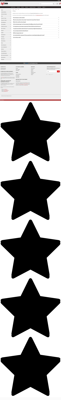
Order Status (17, 70)
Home (13, 9)
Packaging (2, 36)
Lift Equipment (3, 34)
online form (5, 89)
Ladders (2, 32)
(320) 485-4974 (6, 91)
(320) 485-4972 (3, 0)
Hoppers (2, 30)
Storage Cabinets (3, 51)
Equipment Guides (32, 7)
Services (22, 7)
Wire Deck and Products (4, 55)
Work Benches (3, 57)
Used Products (13, 7)
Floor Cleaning (3, 28)
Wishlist (59, 0)
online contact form (26, 83)
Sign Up (19, 69)
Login (16, 69)
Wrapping (2, 59)
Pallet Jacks (3, 38)
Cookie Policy (17, 76)
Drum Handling (3, 24)
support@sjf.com (6, 90)
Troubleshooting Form (39, 15)
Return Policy (17, 77)
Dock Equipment (3, 22)
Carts (2, 16)
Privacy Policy (17, 75)
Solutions (18, 7)
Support (44, 7)
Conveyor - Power (3, 18)
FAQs (18, 9)
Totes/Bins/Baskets (4, 53)
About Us (26, 7)
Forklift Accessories (4, 26)
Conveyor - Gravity (4, 20)
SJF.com (26, 63)
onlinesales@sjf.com (21, 84)
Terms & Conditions (18, 74)
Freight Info (39, 7)
